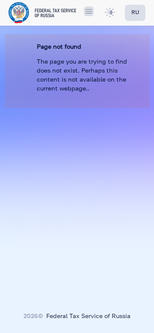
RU (135, 12)
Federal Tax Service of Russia (88, 316)
